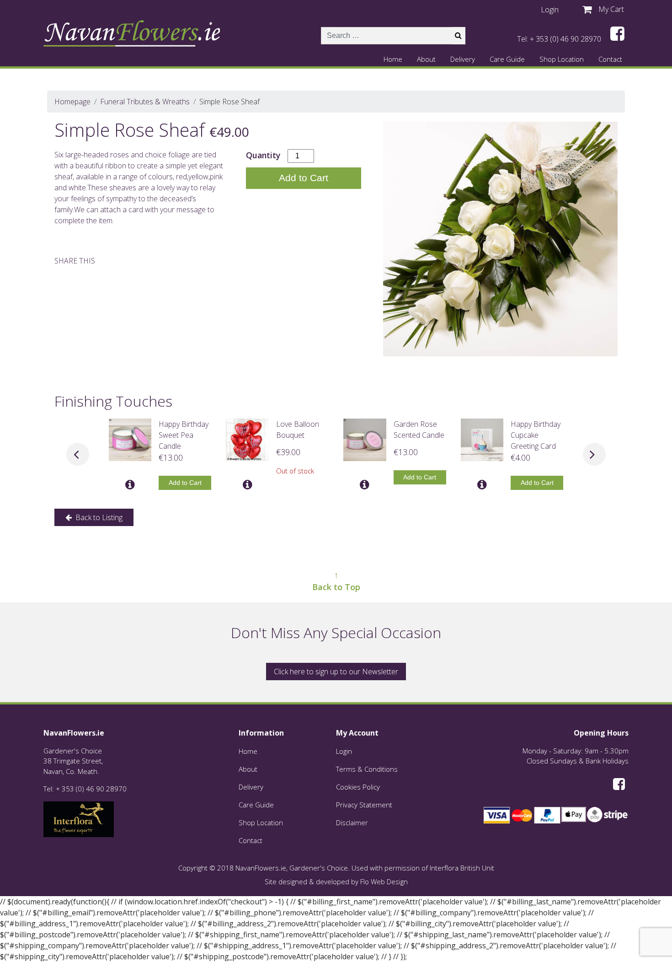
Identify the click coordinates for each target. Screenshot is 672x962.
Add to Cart (303, 177)
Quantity (263, 155)
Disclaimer (352, 822)
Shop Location (561, 59)
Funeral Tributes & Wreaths (145, 102)
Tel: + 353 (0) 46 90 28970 (559, 39)
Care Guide (507, 59)
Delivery (462, 59)
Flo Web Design (384, 881)
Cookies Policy (358, 786)
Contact (610, 59)
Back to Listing (98, 517)
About (426, 59)
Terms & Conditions (367, 769)
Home (393, 59)
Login (344, 751)
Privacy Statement (364, 804)
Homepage (72, 102)
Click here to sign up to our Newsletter (336, 671)
